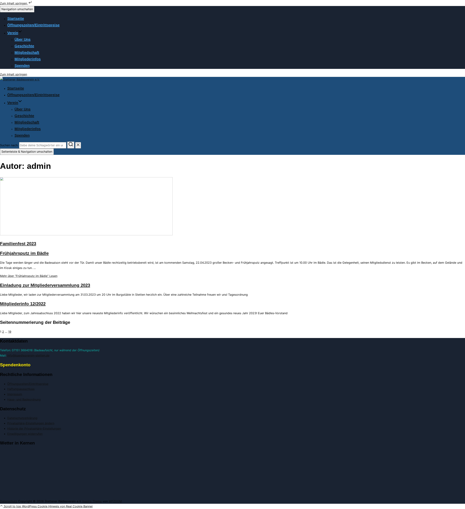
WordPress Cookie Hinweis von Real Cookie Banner (57, 506)
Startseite (15, 19)
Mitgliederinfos (28, 59)
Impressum (14, 394)
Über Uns (23, 39)
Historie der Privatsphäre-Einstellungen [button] (34, 428)
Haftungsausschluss (21, 389)
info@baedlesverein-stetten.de (28, 355)
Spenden (22, 66)
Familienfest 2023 (18, 243)
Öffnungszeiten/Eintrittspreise (33, 25)
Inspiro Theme (92, 501)
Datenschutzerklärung (22, 418)
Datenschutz (8, 501)
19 (9, 331)
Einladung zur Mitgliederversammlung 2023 (45, 285)
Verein (12, 33)
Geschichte (24, 46)
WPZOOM (115, 501)
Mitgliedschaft (27, 53)
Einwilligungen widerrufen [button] (25, 434)
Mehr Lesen (28, 276)
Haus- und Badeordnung (24, 399)
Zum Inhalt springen (14, 3)
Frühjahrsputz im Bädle (24, 253)
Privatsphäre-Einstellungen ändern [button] (30, 423)
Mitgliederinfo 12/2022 (23, 303)
